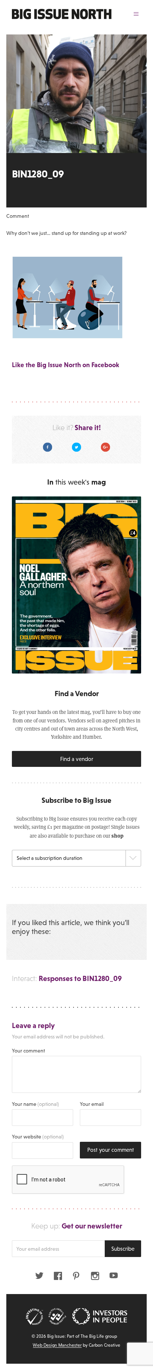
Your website (38, 1137)
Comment (17, 216)
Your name (35, 1104)
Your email (92, 1104)
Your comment (28, 1051)
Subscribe (122, 1249)
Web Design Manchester (57, 1345)
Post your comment (110, 1150)
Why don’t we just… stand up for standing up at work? (66, 233)
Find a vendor (76, 759)
